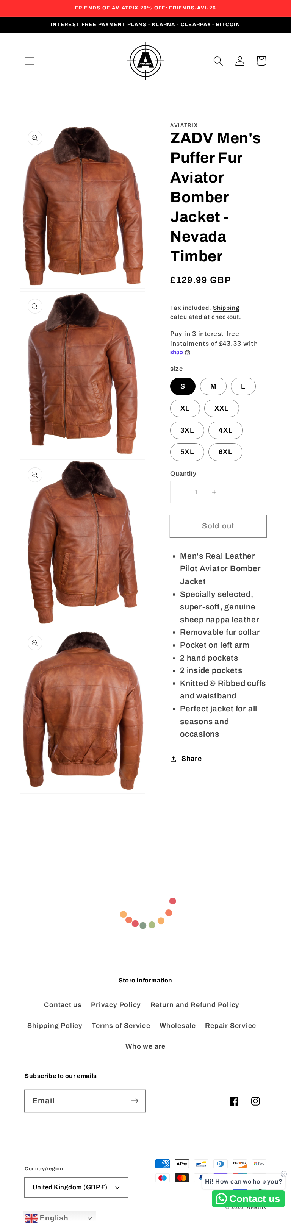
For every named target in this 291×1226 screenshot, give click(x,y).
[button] (29, 61)
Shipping (226, 308)
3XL (187, 430)
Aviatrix (256, 1207)
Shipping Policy (55, 1025)
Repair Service (230, 1025)
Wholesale (178, 1025)
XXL (221, 408)
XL (185, 408)
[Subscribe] (135, 1101)
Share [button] (191, 758)
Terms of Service (121, 1025)
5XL (187, 452)
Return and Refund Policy (195, 1005)
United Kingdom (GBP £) (70, 1187)
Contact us (63, 1005)
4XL (226, 430)
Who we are (145, 1046)
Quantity (183, 473)
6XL (225, 452)
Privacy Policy (116, 1005)
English (53, 1218)
